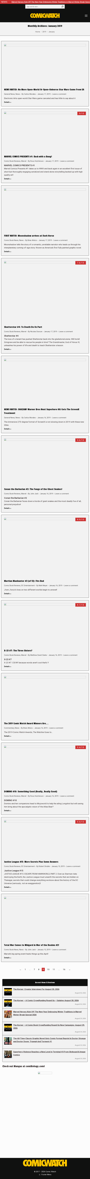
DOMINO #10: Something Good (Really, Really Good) (30, 791)
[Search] (62, 6)
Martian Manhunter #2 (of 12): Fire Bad (24, 581)
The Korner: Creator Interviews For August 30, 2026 (36, 989)
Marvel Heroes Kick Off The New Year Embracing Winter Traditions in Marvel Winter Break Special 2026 (47, 1013)
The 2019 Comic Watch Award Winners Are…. (26, 723)
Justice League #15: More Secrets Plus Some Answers (31, 861)
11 (54, 969)
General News (9, 94)
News (18, 94)
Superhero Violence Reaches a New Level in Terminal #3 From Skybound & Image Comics (49, 1053)
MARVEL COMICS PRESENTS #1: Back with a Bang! (28, 156)
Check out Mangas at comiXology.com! (23, 1066)
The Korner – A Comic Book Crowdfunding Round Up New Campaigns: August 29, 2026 (49, 1026)
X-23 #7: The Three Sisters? (18, 650)
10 (48, 969)
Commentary (9, 728)
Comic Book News (11, 240)
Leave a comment (59, 94)
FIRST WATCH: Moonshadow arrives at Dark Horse (29, 235)
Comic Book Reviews (12, 161)
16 (64, 969)
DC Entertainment (28, 585)
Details (7, 102)
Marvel (23, 161)
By (29, 94)
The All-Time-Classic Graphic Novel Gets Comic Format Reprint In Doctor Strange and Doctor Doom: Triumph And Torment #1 (49, 1040)
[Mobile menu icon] (86, 15)
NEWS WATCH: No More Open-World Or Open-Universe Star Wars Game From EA (44, 89)
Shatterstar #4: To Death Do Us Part (23, 327)
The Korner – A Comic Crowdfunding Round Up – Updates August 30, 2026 (46, 1000)
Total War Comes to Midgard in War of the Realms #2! (31, 945)
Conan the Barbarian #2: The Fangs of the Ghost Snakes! (33, 489)
